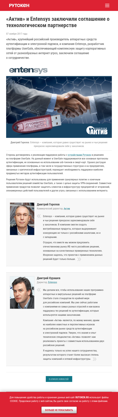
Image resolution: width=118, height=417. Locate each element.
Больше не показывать (59, 410)
